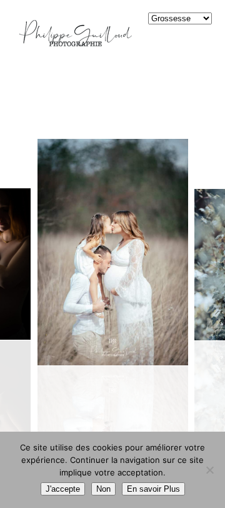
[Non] (209, 470)
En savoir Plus (153, 489)
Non (103, 489)
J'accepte (63, 489)
